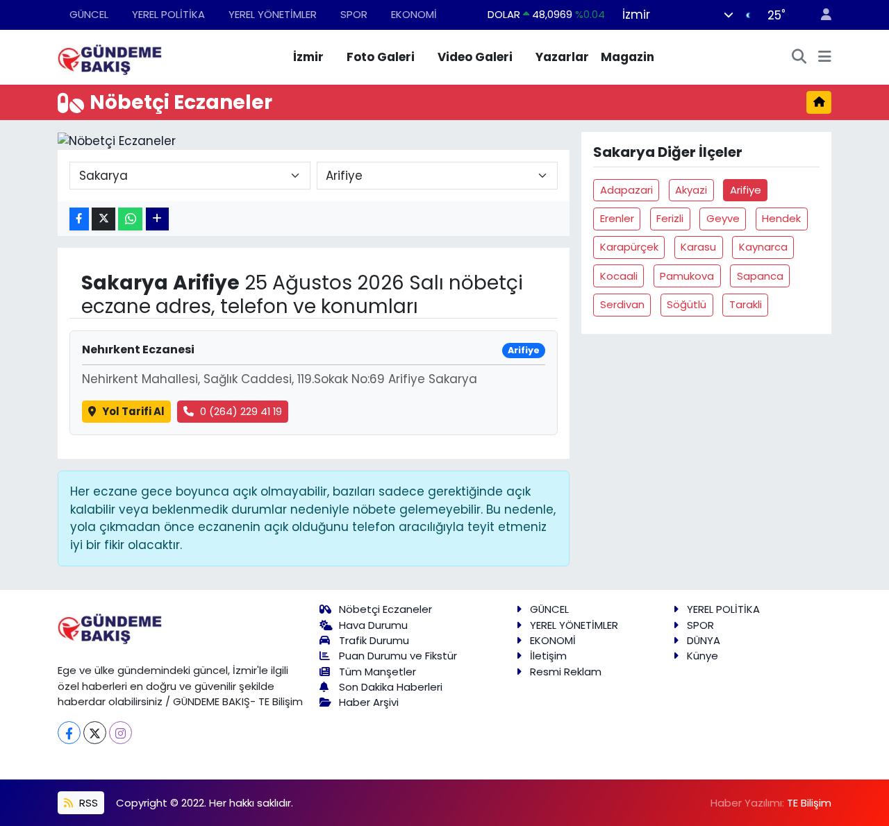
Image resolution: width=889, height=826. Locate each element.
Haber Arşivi (369, 702)
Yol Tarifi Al (133, 411)
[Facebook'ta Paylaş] (79, 219)
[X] (94, 732)
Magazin (627, 57)
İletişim (548, 655)
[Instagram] (120, 732)
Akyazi (691, 190)
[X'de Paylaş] (103, 219)
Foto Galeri (381, 57)
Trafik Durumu (374, 640)
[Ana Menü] (824, 58)
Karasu (698, 246)
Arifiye (745, 190)
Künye (702, 655)
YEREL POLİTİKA (168, 14)
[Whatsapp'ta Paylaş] (130, 219)
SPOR (353, 14)
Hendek (781, 218)
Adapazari (626, 190)
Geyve (723, 218)
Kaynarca (763, 246)
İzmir (308, 57)
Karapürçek (629, 246)
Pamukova (687, 276)
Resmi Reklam (565, 671)
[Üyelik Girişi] (820, 15)
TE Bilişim (809, 802)
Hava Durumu (373, 625)
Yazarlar (562, 57)
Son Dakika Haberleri (390, 687)
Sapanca (760, 276)
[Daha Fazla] (157, 219)
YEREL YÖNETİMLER (273, 14)
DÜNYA (703, 640)
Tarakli (745, 304)
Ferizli (669, 218)
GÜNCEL (88, 14)
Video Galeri (475, 57)
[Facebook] (69, 732)
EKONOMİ (414, 14)
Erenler (617, 218)
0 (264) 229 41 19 (241, 411)
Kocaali (619, 276)
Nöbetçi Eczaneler (385, 609)
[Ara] (799, 58)
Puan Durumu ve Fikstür (398, 655)
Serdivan (622, 304)
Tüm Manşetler (377, 671)
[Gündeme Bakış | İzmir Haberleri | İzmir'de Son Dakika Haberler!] (110, 56)
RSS (87, 802)
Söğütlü (686, 304)
